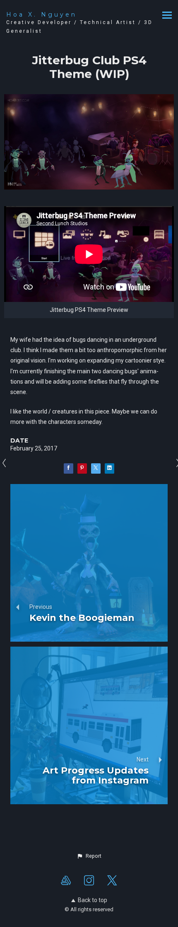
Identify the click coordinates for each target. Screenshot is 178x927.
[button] (89, 856)
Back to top (92, 900)
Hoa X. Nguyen (41, 14)
